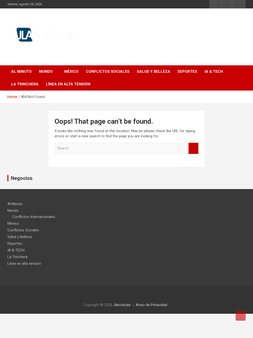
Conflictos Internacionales (33, 217)
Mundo (46, 71)
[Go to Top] (241, 316)
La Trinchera (25, 84)
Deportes (187, 71)
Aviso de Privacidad (151, 305)
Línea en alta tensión (68, 84)
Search (193, 148)
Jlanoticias (122, 305)
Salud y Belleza (153, 71)
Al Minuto (21, 71)
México (71, 71)
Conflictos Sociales (107, 71)
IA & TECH (214, 71)
